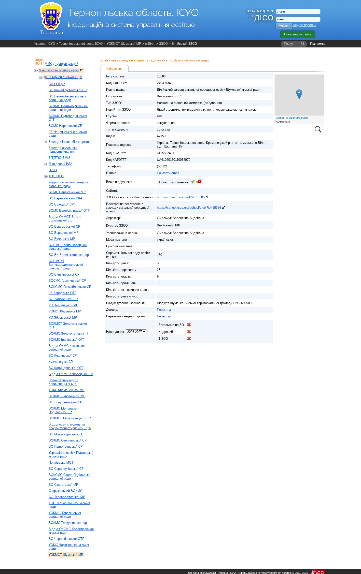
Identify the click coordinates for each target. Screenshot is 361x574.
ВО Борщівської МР (64, 233)
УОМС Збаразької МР (65, 311)
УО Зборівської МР (63, 317)
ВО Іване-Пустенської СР (68, 90)
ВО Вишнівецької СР (64, 274)
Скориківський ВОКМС (65, 491)
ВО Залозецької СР (63, 299)
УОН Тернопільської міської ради (69, 505)
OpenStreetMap (298, 117)
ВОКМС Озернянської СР (68, 440)
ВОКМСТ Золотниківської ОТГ (68, 325)
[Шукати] (303, 44)
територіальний (66, 63)
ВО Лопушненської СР (65, 402)
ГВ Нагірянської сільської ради (68, 133)
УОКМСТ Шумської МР (124, 43)
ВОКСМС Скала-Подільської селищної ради (70, 476)
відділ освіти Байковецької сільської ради (69, 184)
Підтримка (317, 43)
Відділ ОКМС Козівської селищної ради (67, 347)
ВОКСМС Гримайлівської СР (70, 287)
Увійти (284, 26)
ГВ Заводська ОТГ (62, 293)
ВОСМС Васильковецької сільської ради (68, 246)
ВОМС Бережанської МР (67, 192)
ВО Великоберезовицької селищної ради (67, 98)
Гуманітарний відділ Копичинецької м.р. (63, 382)
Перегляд (164, 309)
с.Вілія (150, 43)
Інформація (114, 68)
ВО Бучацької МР (62, 239)
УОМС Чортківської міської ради (69, 546)
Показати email (168, 173)
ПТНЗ (53, 170)
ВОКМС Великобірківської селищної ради (68, 108)
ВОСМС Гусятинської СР (67, 280)
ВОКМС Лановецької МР (67, 396)
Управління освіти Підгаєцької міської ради (71, 454)
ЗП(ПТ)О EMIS (59, 158)
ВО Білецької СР (61, 204)
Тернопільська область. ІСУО (81, 43)
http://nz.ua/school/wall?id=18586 (181, 197)
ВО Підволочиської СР (66, 446)
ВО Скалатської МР (63, 484)
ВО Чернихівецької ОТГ (66, 539)
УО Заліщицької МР (63, 305)
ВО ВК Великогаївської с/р (69, 255)
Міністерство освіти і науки (59, 70)
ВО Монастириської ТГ (66, 434)
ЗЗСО (163, 43)
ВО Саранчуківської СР (66, 469)
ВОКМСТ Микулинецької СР (70, 418)
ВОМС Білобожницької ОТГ (69, 210)
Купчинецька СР (61, 362)
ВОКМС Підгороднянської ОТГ (68, 117)
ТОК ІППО (56, 176)
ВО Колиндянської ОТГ (66, 368)
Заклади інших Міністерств (69, 142)
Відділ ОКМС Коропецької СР (71, 374)
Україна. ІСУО (44, 43)
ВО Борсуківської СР (64, 226)
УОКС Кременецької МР (66, 390)
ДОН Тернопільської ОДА (63, 77)
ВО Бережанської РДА (65, 198)
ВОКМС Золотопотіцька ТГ (69, 333)
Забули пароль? (304, 25)
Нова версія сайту (297, 34)
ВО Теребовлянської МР (67, 497)
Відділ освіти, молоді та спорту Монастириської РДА (70, 426)
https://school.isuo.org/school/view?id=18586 (189, 207)
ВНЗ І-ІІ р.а (57, 84)
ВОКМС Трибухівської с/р (68, 523)
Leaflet (280, 117)
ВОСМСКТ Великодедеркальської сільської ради (66, 264)
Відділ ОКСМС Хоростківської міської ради (71, 530)
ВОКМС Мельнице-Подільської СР (63, 410)
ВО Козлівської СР (63, 355)
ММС (48, 63)
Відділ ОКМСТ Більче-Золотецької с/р (65, 218)
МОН (38, 63)
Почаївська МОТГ (62, 462)
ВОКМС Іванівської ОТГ (66, 339)
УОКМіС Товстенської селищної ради (65, 514)
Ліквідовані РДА (60, 164)
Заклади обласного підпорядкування (63, 149)
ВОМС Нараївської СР (65, 126)
